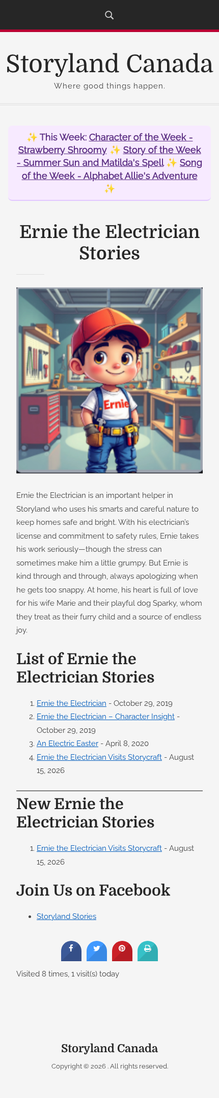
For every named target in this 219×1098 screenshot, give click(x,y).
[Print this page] (148, 958)
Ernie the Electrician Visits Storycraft (99, 757)
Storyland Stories (66, 916)
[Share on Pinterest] (122, 958)
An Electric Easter (67, 743)
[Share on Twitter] (97, 958)
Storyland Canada (109, 64)
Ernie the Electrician (71, 703)
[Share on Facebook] (71, 958)
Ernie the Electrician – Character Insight (106, 716)
